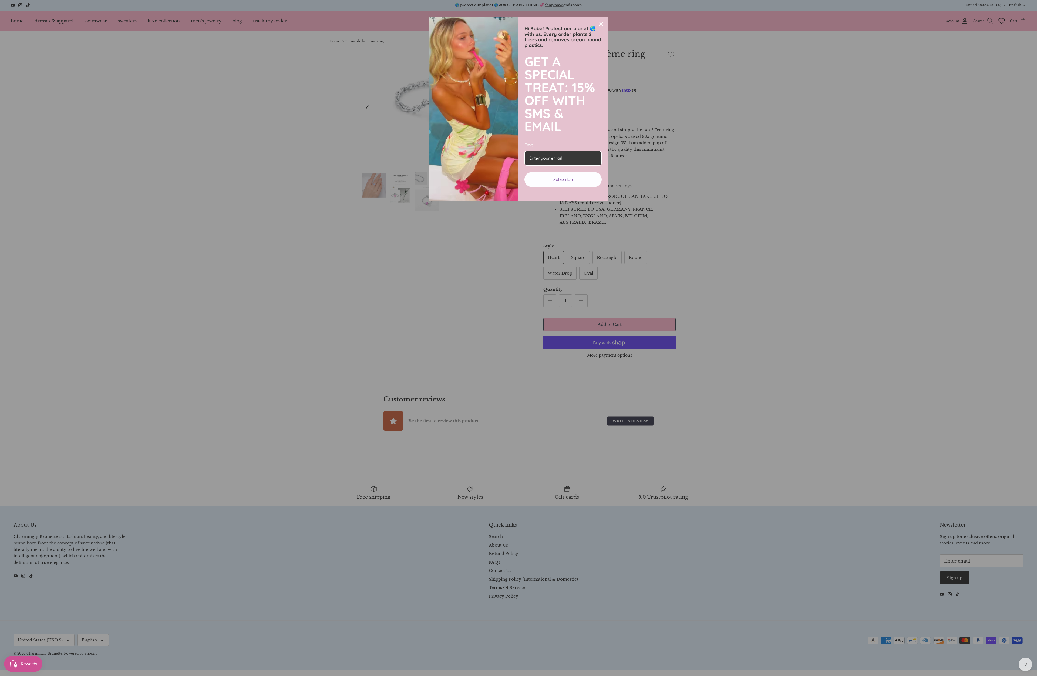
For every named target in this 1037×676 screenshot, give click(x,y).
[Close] (601, 23)
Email (530, 145)
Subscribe (563, 179)
